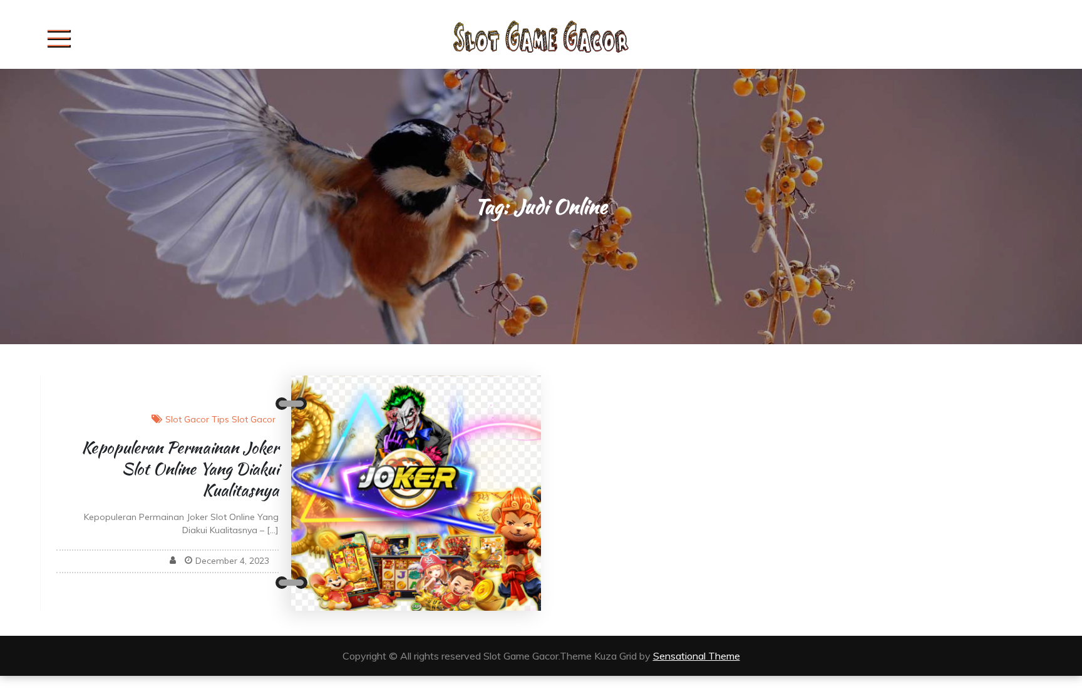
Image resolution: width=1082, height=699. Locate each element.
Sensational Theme (696, 656)
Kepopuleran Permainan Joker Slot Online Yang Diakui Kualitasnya (180, 469)
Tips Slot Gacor (244, 419)
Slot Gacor (187, 419)
